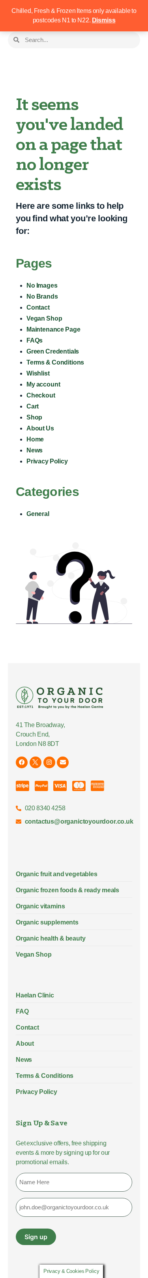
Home (35, 439)
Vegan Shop (44, 318)
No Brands (42, 296)
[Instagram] (49, 762)
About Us (40, 428)
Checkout (40, 395)
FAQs (34, 340)
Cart (32, 406)
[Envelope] (63, 762)
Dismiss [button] (104, 20)
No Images (42, 285)
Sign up (35, 1237)
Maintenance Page (53, 329)
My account (43, 384)
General (37, 513)
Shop (34, 417)
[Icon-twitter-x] (35, 762)
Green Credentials (52, 351)
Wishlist (38, 373)
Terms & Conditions (55, 362)
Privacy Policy (47, 461)
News (34, 450)
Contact (38, 307)
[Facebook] (22, 762)
